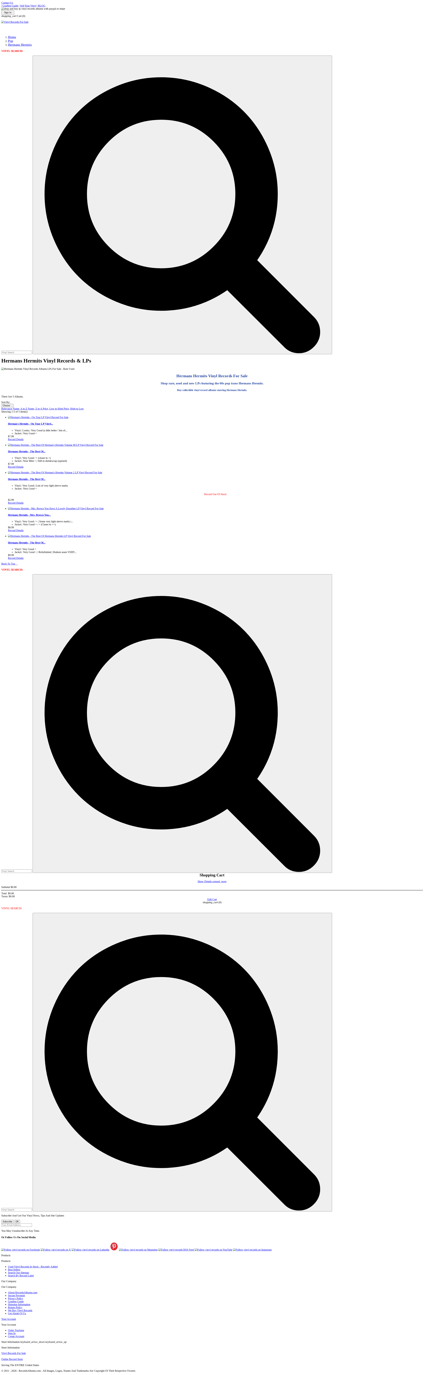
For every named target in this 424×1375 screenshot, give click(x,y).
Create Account (16, 1336)
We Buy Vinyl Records (20, 1310)
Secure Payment (16, 1295)
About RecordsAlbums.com (22, 1292)
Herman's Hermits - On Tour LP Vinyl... (30, 423)
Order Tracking (16, 1330)
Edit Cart (212, 899)
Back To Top (9, 563)
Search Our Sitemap (18, 1272)
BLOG (41, 5)
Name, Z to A (35, 408)
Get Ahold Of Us (17, 1313)
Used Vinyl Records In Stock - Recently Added (33, 1266)
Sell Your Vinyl (28, 5)
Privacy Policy (15, 1298)
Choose (7, 405)
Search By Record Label (21, 1275)
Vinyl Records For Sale (13, 1353)
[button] (182, 205)
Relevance (7, 408)
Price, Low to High (53, 408)
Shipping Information (19, 1304)
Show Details (212, 881)
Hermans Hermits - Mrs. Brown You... (29, 515)
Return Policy (15, 1307)
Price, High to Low (74, 408)
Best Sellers (14, 1269)
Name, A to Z (20, 408)
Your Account (8, 1319)
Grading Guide (10, 5)
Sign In (7, 12)
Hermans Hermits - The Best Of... (26, 451)
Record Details (16, 439)
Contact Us (7, 2)
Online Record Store (12, 1359)
